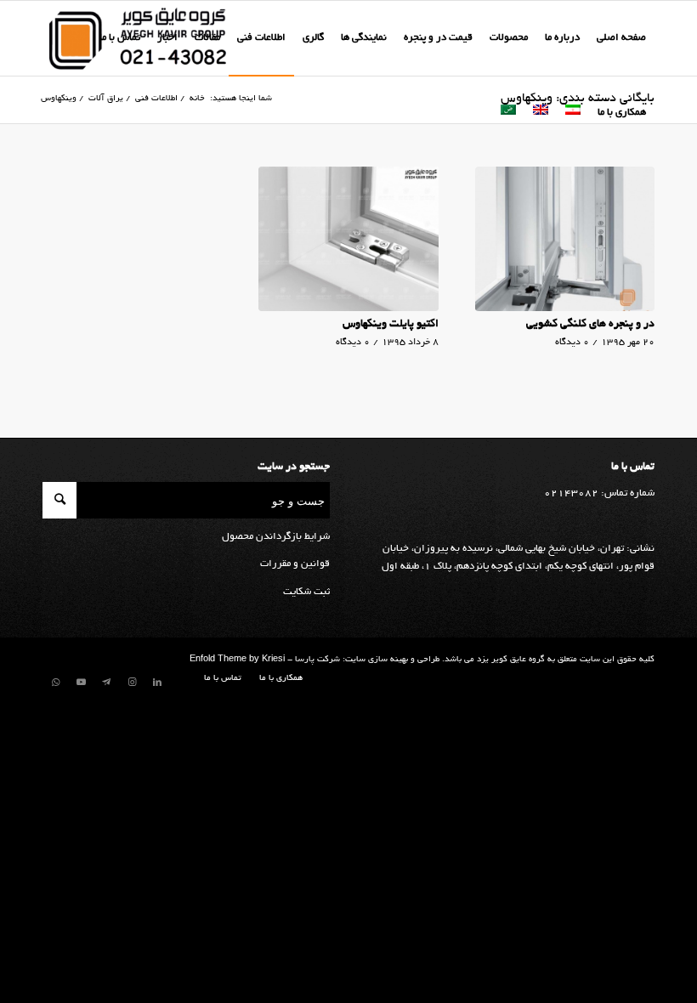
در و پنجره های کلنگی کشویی (590, 325)
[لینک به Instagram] (131, 682)
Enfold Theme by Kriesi (237, 660)
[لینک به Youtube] (81, 682)
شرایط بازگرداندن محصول (276, 536)
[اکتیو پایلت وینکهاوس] (348, 239)
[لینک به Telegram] (106, 682)
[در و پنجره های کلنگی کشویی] (564, 239)
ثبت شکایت (306, 592)
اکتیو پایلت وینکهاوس (391, 325)
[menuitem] (621, 38)
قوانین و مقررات (295, 564)
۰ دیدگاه (572, 342)
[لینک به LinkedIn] (157, 682)
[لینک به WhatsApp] (55, 682)
